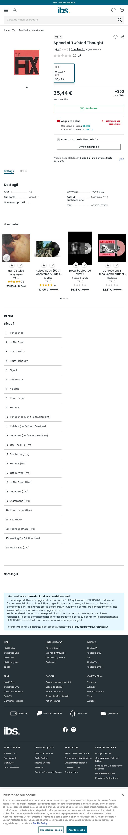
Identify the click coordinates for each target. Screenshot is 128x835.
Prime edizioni (53, 648)
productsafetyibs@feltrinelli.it (90, 626)
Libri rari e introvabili (56, 652)
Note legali (11, 574)
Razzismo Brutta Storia (106, 778)
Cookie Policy (40, 823)
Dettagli (9, 171)
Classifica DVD (11, 686)
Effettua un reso (42, 762)
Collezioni (51, 662)
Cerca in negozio (88, 146)
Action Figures (53, 700)
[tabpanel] (27, 62)
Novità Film (9, 682)
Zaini (89, 696)
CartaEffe (9, 762)
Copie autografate (55, 657)
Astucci (91, 700)
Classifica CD (94, 652)
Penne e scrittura (95, 691)
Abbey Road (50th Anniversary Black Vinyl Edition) (48, 272)
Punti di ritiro (10, 753)
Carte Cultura (41, 758)
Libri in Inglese (11, 662)
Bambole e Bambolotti (57, 696)
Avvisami (91, 108)
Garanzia (39, 767)
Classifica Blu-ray (13, 691)
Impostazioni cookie (51, 829)
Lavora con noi (72, 767)
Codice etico (71, 772)
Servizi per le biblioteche (77, 753)
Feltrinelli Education (105, 773)
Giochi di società (54, 691)
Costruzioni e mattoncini (58, 682)
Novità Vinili (93, 662)
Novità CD (92, 648)
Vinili (89, 657)
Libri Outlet (9, 657)
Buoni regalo (10, 758)
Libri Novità (9, 648)
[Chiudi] (122, 794)
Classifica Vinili (95, 666)
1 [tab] (27, 87)
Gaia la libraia (11, 767)
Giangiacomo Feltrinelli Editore (107, 759)
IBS (66, 99)
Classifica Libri (11, 652)
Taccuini (91, 682)
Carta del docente (43, 753)
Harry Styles (16, 271)
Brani (23, 171)
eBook (7, 666)
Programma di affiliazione (78, 758)
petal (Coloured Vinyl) (80, 272)
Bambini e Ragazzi (13, 700)
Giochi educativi (54, 686)
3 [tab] (67, 298)
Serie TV (8, 696)
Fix (58, 49)
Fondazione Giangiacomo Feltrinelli (108, 767)
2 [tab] (64, 298)
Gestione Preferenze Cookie (48, 772)
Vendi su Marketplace (76, 762)
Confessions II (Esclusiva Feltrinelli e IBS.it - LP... (112, 272)
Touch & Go (78, 49)
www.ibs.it (13, 610)
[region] (64, 812)
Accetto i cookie (76, 829)
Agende (91, 686)
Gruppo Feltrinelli (103, 753)
